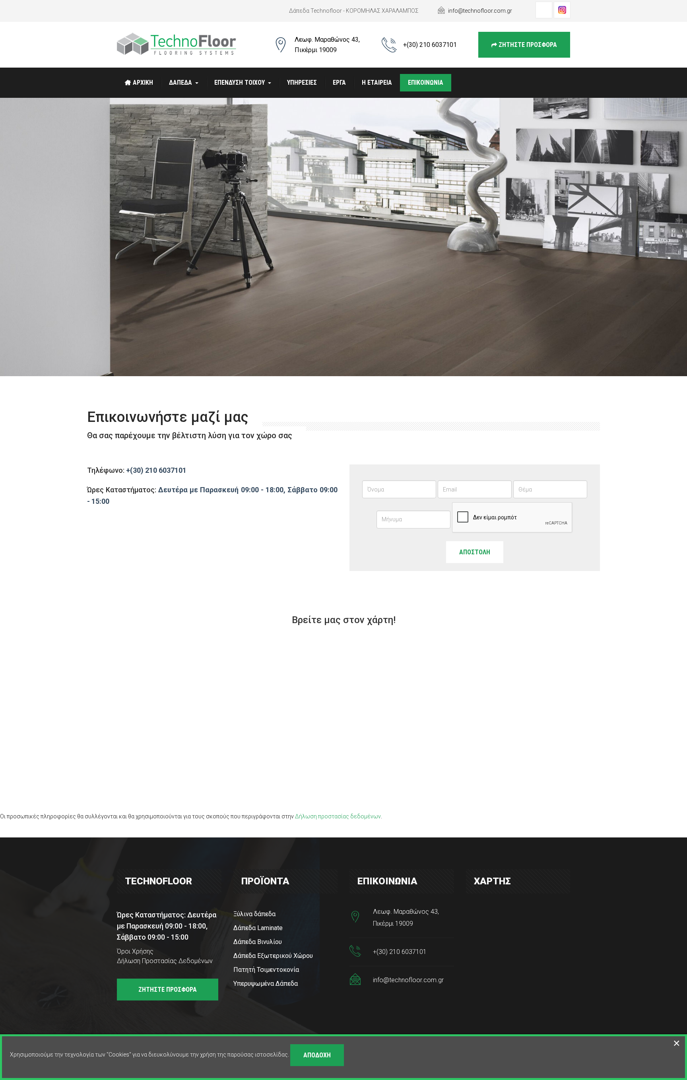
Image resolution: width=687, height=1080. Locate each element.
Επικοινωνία (425, 82)
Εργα (339, 82)
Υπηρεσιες (302, 82)
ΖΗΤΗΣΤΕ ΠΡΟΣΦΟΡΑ (167, 989)
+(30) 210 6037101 (430, 45)
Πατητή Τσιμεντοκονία (266, 969)
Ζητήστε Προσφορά (527, 45)
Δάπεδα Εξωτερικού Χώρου (273, 956)
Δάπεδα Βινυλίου (257, 942)
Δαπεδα (180, 82)
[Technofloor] (176, 44)
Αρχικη (143, 82)
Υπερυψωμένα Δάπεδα (265, 983)
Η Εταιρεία (377, 82)
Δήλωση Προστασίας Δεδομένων (165, 961)
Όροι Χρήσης (135, 951)
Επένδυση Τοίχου (239, 82)
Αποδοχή (317, 1055)
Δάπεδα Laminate (258, 928)
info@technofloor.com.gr (480, 11)
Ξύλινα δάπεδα (254, 914)
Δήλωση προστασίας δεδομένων (338, 816)
